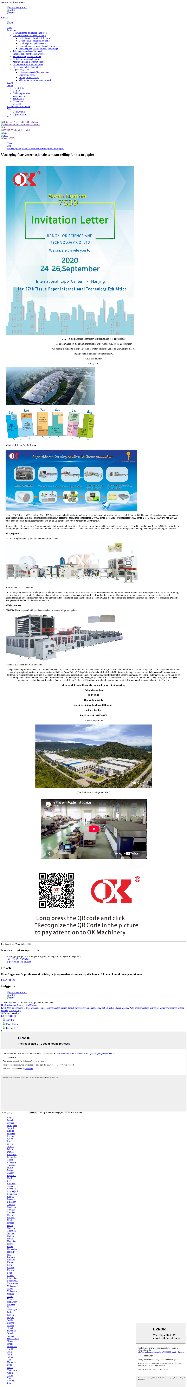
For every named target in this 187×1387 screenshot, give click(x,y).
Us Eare (16, 90)
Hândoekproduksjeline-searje (32, 43)
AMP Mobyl (32, 1005)
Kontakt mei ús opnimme (18, 106)
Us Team (17, 104)
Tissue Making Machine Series (27, 56)
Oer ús (10, 85)
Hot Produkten (8, 1005)
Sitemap (20, 1005)
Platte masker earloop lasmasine (144, 1008)
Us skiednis (18, 88)
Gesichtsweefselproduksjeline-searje (29, 35)
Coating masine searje (29, 77)
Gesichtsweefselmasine (56, 1008)
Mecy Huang (12, 1024)
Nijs (9, 109)
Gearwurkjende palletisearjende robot (30, 33)
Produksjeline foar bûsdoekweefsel (29, 54)
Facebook (10, 1028)
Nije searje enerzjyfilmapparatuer (34, 72)
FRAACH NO (8, 980)
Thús (9, 27)
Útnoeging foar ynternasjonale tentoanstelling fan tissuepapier (35, 148)
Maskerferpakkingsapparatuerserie (28, 61)
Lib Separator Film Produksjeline (28, 64)
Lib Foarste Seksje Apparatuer (27, 67)
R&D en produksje (21, 93)
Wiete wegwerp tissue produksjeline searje (38, 48)
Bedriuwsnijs (19, 111)
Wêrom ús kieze (20, 96)
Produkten (12, 30)
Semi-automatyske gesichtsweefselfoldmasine (40, 46)
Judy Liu (10, 1020)
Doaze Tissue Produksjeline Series (34, 40)
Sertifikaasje (18, 98)
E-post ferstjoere (8, 1016)
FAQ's (10, 83)
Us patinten (18, 101)
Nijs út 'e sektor (20, 114)
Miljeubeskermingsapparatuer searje (35, 80)
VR (8, 117)
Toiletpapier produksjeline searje (28, 51)
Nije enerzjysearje (21, 69)
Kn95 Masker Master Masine (114, 1008)
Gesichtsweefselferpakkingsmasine (84, 1008)
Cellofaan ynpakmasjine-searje (27, 59)
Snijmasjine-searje (27, 75)
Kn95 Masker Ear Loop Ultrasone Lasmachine (22, 1008)
